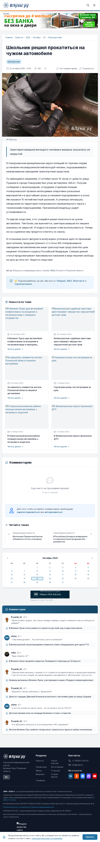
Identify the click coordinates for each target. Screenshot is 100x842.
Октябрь (37, 37)
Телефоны (40, 780)
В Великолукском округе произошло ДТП (73, 437)
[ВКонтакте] (70, 776)
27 (12, 582)
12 (88, 571)
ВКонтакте (78, 281)
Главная (8, 37)
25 (75, 578)
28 (24, 582)
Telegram (61, 281)
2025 (28, 37)
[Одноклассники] (76, 776)
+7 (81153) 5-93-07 (80, 761)
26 (88, 578)
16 (50, 575)
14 (24, 575)
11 (75, 571)
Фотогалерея (57, 767)
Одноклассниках (23, 284)
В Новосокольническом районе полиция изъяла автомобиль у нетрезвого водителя (23, 439)
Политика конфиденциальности (42, 807)
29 (37, 582)
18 (75, 575)
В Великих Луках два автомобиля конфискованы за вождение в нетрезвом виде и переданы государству (24, 341)
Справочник (41, 767)
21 (24, 578)
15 (37, 575)
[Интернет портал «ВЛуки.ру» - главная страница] (16, 5)
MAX (69, 281)
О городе (55, 770)
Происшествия (55, 37)
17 (63, 575)
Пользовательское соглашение (15, 807)
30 (50, 582)
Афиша (39, 770)
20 (12, 578)
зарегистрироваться (28, 512)
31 (63, 582)
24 (63, 578)
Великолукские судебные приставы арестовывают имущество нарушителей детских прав (72, 341)
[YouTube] (94, 776)
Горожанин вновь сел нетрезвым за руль (72, 389)
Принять (90, 837)
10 (63, 571)
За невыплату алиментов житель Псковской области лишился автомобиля (24, 390)
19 (88, 575)
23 (50, 578)
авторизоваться (53, 512)
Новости (19, 37)
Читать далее (14, 349)
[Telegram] (82, 776)
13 (11, 575)
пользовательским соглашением (47, 838)
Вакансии (40, 774)
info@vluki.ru (77, 765)
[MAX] (88, 776)
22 (44, 37)
